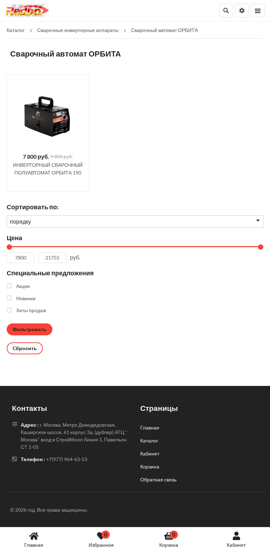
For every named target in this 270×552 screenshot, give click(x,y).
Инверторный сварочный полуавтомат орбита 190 (48, 169)
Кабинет (236, 545)
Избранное (101, 539)
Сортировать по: (33, 207)
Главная (33, 545)
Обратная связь (158, 479)
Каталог (149, 440)
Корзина (168, 539)
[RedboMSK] (27, 9)
